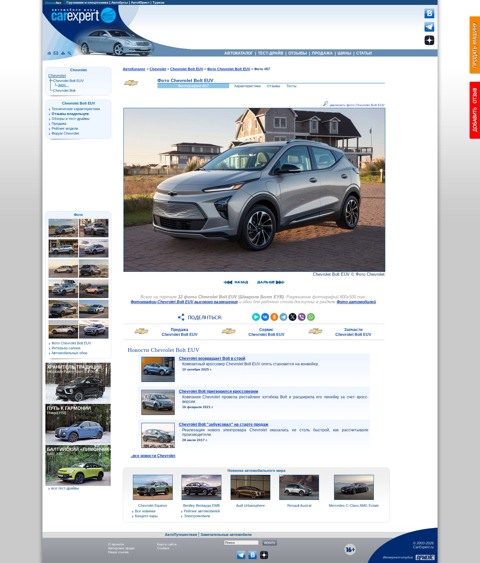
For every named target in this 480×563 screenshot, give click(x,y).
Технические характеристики (76, 109)
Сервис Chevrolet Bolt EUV (266, 332)
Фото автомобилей (356, 302)
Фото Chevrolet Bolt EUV (71, 343)
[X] (292, 317)
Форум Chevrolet (65, 133)
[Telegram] (283, 317)
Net (53, 3)
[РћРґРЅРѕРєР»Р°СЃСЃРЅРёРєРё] (274, 317)
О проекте (116, 544)
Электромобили (197, 516)
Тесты (291, 86)
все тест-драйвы (65, 488)
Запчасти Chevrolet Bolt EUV (353, 332)
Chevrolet (57, 76)
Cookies (163, 548)
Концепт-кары (146, 516)
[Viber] (302, 317)
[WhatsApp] (311, 317)
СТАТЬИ (364, 53)
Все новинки (145, 511)
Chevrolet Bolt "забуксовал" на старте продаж (223, 424)
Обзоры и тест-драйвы (70, 119)
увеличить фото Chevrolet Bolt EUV (356, 105)
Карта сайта (167, 544)
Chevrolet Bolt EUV (68, 81)
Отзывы (273, 86)
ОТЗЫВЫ (297, 53)
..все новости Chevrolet (153, 456)
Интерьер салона (66, 348)
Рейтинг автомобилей (202, 511)
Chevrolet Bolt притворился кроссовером (218, 391)
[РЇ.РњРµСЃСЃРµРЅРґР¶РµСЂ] (256, 317)
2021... (63, 86)
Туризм (158, 2)
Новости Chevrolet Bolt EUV (164, 350)
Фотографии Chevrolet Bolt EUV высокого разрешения (184, 302)
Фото (78, 215)
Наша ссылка (118, 552)
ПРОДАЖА (322, 53)
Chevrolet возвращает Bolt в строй (212, 358)
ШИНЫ (344, 53)
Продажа (59, 123)
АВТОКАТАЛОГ (238, 53)
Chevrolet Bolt (64, 90)
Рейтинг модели (65, 128)
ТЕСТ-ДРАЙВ (270, 53)
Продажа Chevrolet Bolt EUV (180, 332)
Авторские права (121, 548)
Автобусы (119, 2)
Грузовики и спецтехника (87, 2)
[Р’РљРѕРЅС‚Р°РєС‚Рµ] (265, 317)
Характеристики (247, 86)
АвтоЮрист (140, 2)
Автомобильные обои (69, 353)
